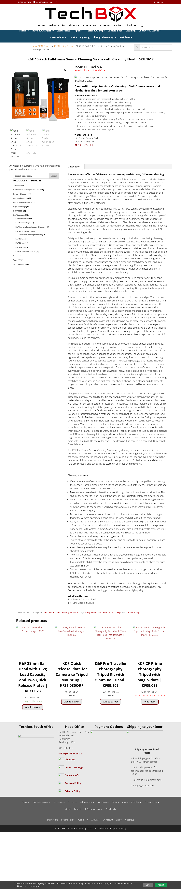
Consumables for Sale (22, 202)
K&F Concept (45, 46)
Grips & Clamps (96, 31)
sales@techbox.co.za (70, 753)
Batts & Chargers (41, 31)
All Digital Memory (103, 37)
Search (54, 176)
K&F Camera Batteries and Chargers (30, 227)
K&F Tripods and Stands (25, 251)
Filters (22, 31)
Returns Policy (73, 783)
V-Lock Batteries (20, 264)
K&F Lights (19, 243)
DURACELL (17, 211)
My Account (108, 820)
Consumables (56, 37)
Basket (118, 25)
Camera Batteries (20, 198)
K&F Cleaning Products (64, 46)
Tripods (77, 31)
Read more (150, 701)
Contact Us (89, 25)
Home (41, 25)
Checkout (131, 25)
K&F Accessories (22, 218)
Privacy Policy (72, 791)
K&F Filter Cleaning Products (30, 234)
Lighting (85, 37)
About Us (73, 25)
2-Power (16, 185)
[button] (65, 70)
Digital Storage (19, 206)
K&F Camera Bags (22, 223)
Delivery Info (57, 25)
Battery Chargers (20, 194)
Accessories (63, 31)
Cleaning (130, 31)
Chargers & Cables (149, 31)
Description (74, 166)
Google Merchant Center (96, 612)
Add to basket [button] (32, 707)
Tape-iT (16, 260)
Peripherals (125, 37)
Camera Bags (115, 31)
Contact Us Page (74, 767)
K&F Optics (20, 247)
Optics (73, 37)
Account (105, 25)
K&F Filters (20, 239)
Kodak (16, 256)
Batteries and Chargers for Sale (26, 190)
